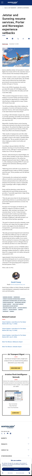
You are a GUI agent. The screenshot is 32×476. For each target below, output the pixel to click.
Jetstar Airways (22, 307)
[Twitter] (1, 433)
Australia (5, 311)
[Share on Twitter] (18, 39)
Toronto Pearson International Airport (14, 298)
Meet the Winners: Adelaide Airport (12, 346)
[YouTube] (7, 433)
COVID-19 (5, 309)
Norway (20, 309)
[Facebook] (4, 433)
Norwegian (17, 297)
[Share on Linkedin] (12, 39)
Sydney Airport (7, 304)
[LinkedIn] (10, 433)
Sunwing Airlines (7, 297)
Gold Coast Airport (18, 304)
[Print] (29, 39)
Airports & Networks (23, 7)
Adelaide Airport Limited (9, 307)
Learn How (15, 413)
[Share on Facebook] (23, 39)
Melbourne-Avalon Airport (10, 306)
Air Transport (12, 7)
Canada (12, 311)
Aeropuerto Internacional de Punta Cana (14, 300)
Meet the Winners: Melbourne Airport (12, 342)
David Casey (5, 44)
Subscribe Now (15, 368)
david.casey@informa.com (18, 284)
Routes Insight (13, 309)
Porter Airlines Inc (8, 302)
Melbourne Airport (20, 302)
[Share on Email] (7, 39)
